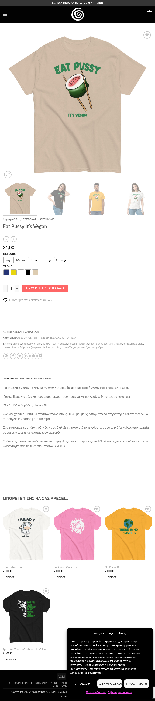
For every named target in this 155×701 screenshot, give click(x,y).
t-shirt (99, 343)
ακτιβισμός (129, 343)
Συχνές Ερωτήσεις (61, 683)
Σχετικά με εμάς (18, 683)
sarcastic (83, 343)
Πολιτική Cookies (96, 692)
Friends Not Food (13, 567)
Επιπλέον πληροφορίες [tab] (36, 378)
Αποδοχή (82, 683)
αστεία (139, 343)
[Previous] (10, 105)
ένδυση (47, 347)
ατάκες (6, 347)
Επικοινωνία (39, 683)
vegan (119, 343)
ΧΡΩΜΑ (7, 266)
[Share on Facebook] (13, 356)
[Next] (144, 105)
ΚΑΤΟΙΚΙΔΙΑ (47, 219)
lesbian (37, 343)
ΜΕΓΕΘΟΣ (9, 254)
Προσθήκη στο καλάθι (45, 288)
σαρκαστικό (80, 347)
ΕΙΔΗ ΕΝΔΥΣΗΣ (52, 337)
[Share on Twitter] (20, 356)
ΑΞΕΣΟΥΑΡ (29, 219)
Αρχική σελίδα (11, 219)
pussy (56, 343)
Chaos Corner (23, 337)
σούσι (91, 347)
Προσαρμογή (136, 683)
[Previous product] (13, 239)
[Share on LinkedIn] (40, 356)
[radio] (8, 260)
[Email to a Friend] (27, 356)
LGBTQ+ (47, 343)
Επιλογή (11, 577)
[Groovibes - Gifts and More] (77, 14)
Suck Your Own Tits (65, 567)
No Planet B (112, 567)
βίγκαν (15, 347)
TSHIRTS (37, 337)
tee (106, 343)
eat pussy (27, 343)
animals (17, 343)
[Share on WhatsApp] (6, 356)
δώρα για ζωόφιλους (31, 347)
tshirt (112, 343)
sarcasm (73, 343)
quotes (63, 343)
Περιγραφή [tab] (10, 378)
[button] (5, 14)
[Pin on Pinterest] (33, 356)
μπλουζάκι (67, 347)
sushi (92, 343)
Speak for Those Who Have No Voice (24, 649)
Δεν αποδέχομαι (110, 683)
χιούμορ (100, 347)
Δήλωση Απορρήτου (120, 692)
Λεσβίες (56, 347)
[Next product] (6, 239)
